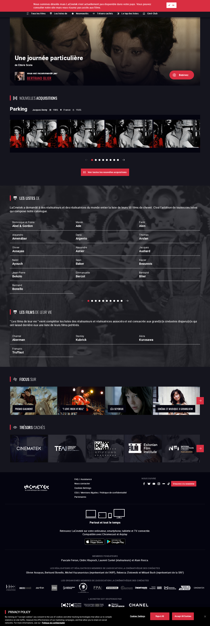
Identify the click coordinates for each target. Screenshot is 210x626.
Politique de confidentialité (53, 622)
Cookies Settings (137, 616)
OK (173, 5)
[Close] (205, 616)
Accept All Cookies (183, 616)
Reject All (160, 616)
